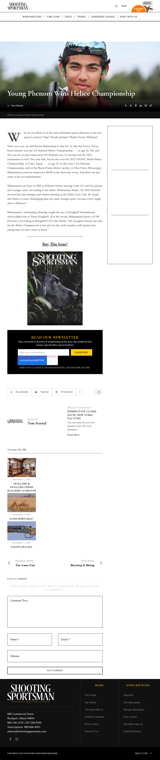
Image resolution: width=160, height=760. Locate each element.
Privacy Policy (92, 724)
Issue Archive (130, 716)
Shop (124, 6)
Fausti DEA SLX (21, 547)
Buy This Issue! (55, 244)
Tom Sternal (37, 423)
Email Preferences (132, 731)
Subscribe (128, 695)
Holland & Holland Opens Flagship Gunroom (22, 487)
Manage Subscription (133, 709)
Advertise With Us (94, 709)
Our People (90, 695)
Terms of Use (91, 731)
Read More (74, 435)
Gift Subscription (131, 702)
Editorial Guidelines (94, 716)
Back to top (141, 753)
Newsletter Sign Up (133, 724)
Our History (91, 702)
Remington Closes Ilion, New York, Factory (82, 415)
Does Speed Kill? (21, 518)
